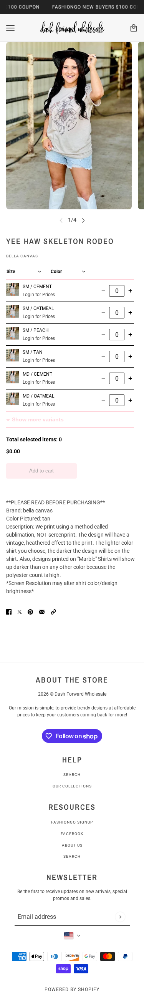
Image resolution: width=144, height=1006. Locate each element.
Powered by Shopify (72, 989)
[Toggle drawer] (10, 28)
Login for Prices (39, 294)
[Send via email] (42, 612)
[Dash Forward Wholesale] (72, 28)
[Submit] (120, 917)
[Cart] (133, 28)
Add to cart (41, 471)
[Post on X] (20, 612)
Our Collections (72, 786)
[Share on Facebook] (9, 612)
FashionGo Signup (72, 822)
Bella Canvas (22, 256)
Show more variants (38, 419)
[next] (83, 219)
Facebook (72, 834)
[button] (53, 612)
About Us (72, 845)
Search (72, 774)
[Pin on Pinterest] (30, 612)
